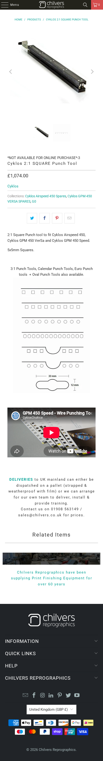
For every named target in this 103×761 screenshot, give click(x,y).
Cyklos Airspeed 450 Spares (45, 196)
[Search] (85, 5)
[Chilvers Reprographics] (51, 5)
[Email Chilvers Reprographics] (25, 695)
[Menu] (2, 5)
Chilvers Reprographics (57, 750)
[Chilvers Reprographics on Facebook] (34, 695)
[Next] (92, 71)
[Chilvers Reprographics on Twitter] (68, 695)
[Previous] (11, 71)
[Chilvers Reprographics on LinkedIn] (51, 695)
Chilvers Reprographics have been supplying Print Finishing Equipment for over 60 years (51, 578)
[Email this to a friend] (69, 218)
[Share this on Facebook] (44, 218)
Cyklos (12, 186)
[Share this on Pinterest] (57, 218)
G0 (34, 201)
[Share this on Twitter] (32, 218)
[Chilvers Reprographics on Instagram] (42, 695)
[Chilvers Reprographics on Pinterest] (59, 695)
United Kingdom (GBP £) (48, 709)
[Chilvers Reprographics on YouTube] (76, 695)
